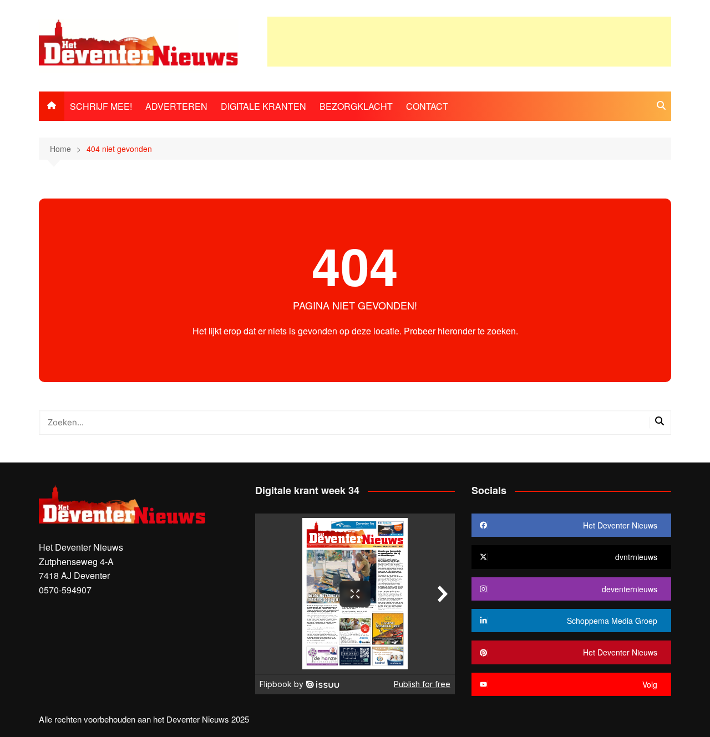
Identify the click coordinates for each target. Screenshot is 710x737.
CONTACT (427, 106)
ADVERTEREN (176, 106)
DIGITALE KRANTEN (263, 106)
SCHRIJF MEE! (101, 106)
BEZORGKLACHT (356, 106)
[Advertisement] (469, 42)
